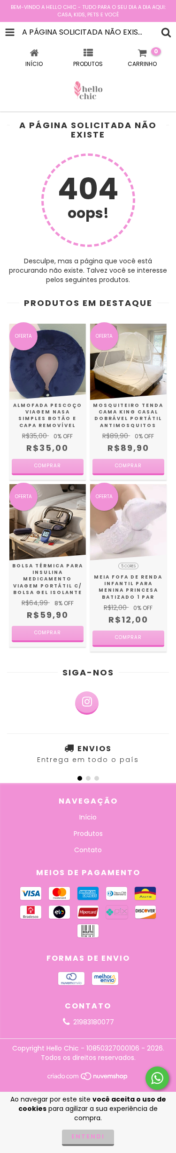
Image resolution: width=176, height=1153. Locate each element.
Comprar (47, 465)
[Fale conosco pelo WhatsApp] (157, 1078)
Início (88, 817)
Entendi (88, 1136)
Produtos (88, 833)
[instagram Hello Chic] (87, 703)
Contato (88, 850)
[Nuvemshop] (88, 1078)
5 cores (128, 566)
